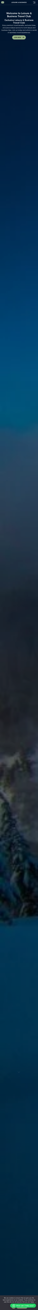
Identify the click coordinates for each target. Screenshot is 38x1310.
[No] (35, 1303)
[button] (23, 1306)
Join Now (17, 37)
